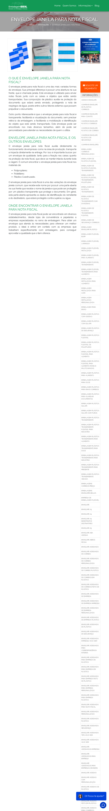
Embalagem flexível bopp (90, 235)
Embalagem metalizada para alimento (88, 281)
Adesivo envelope (89, 100)
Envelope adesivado (90, 547)
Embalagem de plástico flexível (88, 160)
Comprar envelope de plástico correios (89, 107)
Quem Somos (69, 5)
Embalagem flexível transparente (90, 263)
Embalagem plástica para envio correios (90, 388)
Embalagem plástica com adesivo (90, 315)
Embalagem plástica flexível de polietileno (90, 344)
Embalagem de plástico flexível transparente (88, 168)
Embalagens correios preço (88, 485)
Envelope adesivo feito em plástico (89, 802)
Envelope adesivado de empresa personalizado (90, 610)
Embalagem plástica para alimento (90, 374)
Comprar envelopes (89, 145)
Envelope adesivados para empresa (88, 756)
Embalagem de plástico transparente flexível (87, 211)
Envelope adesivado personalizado (90, 713)
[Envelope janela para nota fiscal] (18, 55)
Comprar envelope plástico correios (89, 122)
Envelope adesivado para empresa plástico (90, 697)
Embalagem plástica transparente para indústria (90, 457)
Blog (97, 5)
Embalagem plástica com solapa (90, 322)
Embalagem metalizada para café (88, 290)
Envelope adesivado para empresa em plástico (90, 669)
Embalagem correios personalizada (87, 151)
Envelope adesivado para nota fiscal (90, 706)
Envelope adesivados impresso (90, 748)
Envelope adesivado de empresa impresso (90, 602)
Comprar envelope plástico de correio (90, 129)
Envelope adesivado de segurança (90, 633)
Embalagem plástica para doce (90, 381)
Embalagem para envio (88, 308)
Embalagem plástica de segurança (90, 329)
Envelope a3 (86, 509)
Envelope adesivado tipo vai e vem (90, 734)
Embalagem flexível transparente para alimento (90, 271)
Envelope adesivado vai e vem (90, 741)
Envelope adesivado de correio (90, 553)
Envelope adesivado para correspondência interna (90, 649)
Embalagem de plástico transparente (87, 189)
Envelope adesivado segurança (90, 727)
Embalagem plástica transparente (90, 419)
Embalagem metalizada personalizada (87, 300)
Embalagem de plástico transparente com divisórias (89, 200)
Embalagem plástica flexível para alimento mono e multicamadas (90, 364)
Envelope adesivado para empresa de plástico (90, 660)
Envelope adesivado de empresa (90, 595)
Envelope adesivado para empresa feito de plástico (90, 678)
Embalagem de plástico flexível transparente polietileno (88, 178)
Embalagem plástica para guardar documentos (90, 396)
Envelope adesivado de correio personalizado (90, 561)
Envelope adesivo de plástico (90, 788)
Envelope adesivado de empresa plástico (90, 619)
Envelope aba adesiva (87, 534)
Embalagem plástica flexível (90, 336)
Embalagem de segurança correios (90, 221)
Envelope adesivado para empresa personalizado (90, 688)
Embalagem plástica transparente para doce (90, 448)
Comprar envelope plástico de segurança (89, 137)
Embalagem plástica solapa (90, 405)
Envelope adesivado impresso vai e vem (90, 640)
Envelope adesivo (89, 773)
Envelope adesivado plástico (90, 720)
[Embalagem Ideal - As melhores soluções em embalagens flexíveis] (18, 5)
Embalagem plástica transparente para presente (90, 467)
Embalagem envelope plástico (89, 228)
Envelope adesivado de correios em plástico (90, 577)
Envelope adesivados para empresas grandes (89, 765)
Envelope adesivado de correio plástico (90, 569)
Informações (84, 5)
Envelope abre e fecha (88, 541)
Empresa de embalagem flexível (90, 499)
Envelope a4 (86, 514)
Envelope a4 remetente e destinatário (86, 521)
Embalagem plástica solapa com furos (90, 412)
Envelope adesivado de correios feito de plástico (90, 587)
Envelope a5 (86, 528)
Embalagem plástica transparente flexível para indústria (90, 428)
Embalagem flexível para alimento (90, 256)
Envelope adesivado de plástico (90, 626)
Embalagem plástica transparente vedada (90, 476)
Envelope (85, 505)
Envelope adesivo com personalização (89, 779)
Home (58, 6)
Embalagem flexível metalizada (90, 249)
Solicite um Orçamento (91, 87)
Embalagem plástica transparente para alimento (90, 439)
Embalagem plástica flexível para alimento (90, 354)
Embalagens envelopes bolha (88, 492)
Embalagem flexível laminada (90, 242)
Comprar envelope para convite (89, 115)
